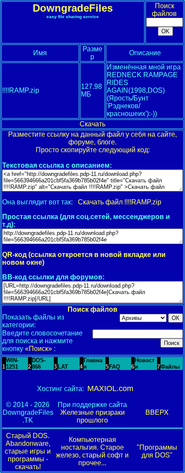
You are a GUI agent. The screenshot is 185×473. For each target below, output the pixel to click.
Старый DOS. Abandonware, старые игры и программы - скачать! (28, 451)
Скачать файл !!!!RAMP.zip (119, 202)
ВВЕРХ (157, 412)
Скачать (92, 124)
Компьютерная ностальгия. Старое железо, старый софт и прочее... (92, 451)
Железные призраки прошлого (92, 416)
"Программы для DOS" (157, 451)
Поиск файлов (164, 9)
